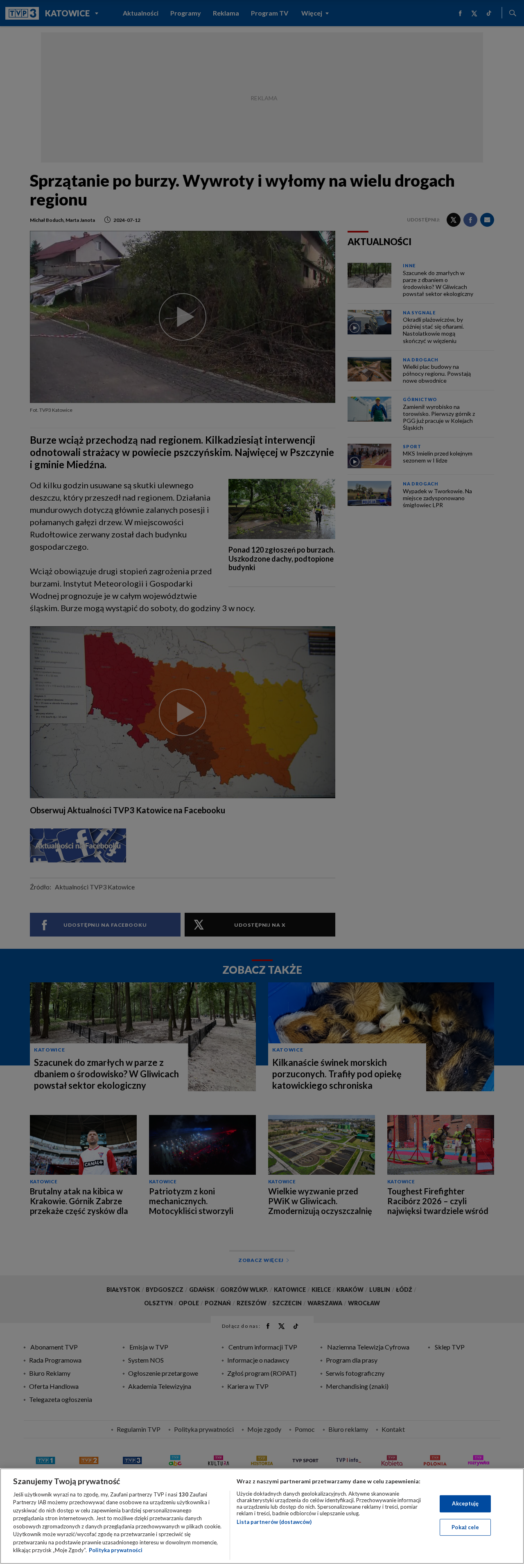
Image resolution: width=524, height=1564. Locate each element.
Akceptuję (465, 1503)
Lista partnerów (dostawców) (274, 1522)
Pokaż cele (465, 1526)
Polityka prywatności (115, 1550)
